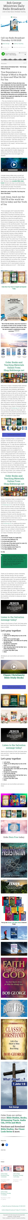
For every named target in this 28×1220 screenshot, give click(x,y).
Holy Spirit (20, 47)
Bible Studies (7, 1129)
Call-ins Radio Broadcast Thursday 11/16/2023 (6, 1193)
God (17, 47)
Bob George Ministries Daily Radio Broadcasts (14, 6)
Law (1, 49)
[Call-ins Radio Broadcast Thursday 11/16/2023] (6, 1186)
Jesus (24, 47)
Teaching (20, 43)
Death (14, 47)
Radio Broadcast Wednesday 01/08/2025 (13, 1206)
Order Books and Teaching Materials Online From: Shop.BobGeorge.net (14, 366)
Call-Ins (16, 43)
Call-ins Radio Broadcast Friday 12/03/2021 (5, 1175)
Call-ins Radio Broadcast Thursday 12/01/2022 (18, 1175)
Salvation (6, 49)
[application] (14, 165)
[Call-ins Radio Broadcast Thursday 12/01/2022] (18, 1168)
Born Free (13, 837)
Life (3, 49)
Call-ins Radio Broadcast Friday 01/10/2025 (14, 1210)
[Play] (3, 170)
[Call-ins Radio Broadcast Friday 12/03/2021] (6, 1168)
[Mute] (22, 170)
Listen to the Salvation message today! (12, 618)
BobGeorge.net (15, 408)
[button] (14, 165)
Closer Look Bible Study (14, 922)
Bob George (6, 43)
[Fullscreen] (25, 170)
